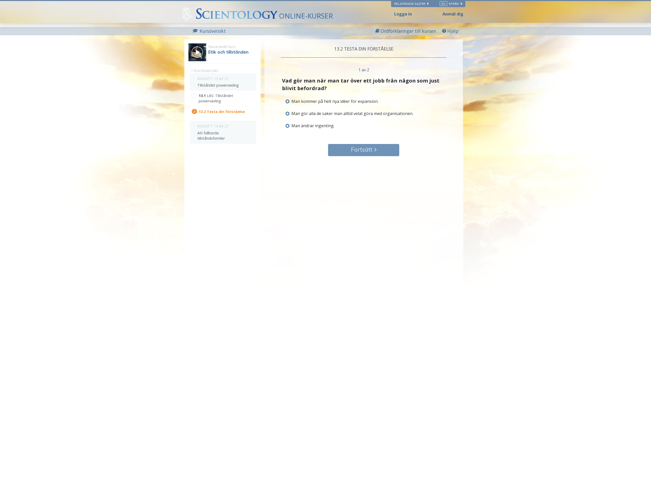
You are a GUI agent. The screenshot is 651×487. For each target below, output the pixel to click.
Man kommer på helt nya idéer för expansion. (334, 101)
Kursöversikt (205, 70)
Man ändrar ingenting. (312, 125)
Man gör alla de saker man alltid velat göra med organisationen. (352, 113)
